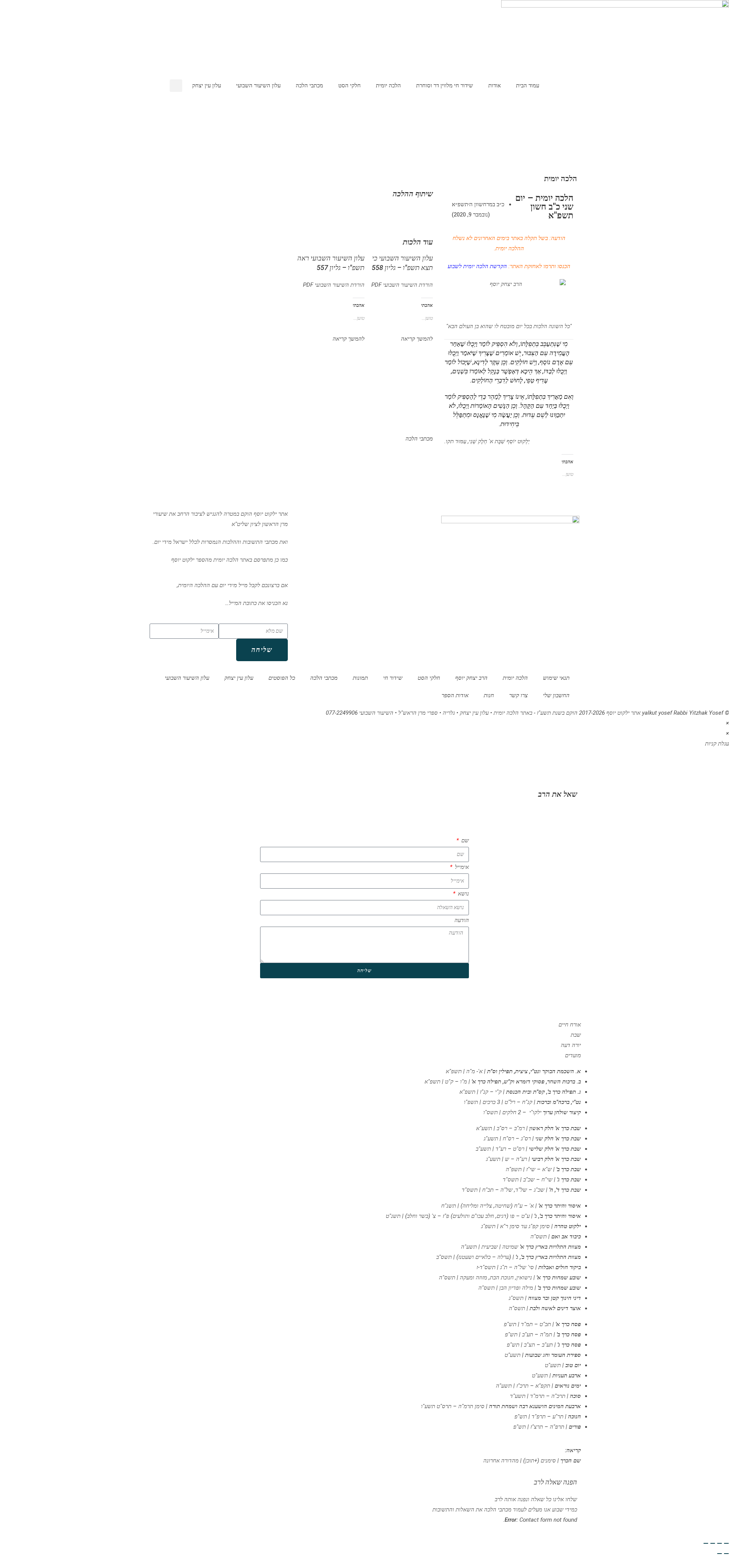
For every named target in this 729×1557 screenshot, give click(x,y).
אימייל (461, 867)
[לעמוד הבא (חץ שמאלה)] (719, 1553)
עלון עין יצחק (206, 85)
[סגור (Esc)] (705, 1543)
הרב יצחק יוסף (471, 677)
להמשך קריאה (417, 338)
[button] (176, 85)
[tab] (364, 1025)
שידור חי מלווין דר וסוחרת (444, 85)
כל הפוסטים (281, 677)
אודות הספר (455, 695)
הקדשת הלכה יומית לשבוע (477, 266)
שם (464, 840)
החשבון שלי (556, 695)
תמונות (360, 677)
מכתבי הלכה (309, 85)
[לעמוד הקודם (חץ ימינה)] (726, 1553)
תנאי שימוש (556, 677)
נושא (462, 893)
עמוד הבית (527, 85)
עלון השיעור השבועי (258, 85)
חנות (489, 695)
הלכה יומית (388, 85)
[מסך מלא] (719, 1543)
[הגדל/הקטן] (726, 1543)
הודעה (461, 920)
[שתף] (712, 1543)
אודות (494, 85)
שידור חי (392, 677)
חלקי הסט (349, 85)
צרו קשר (518, 695)
